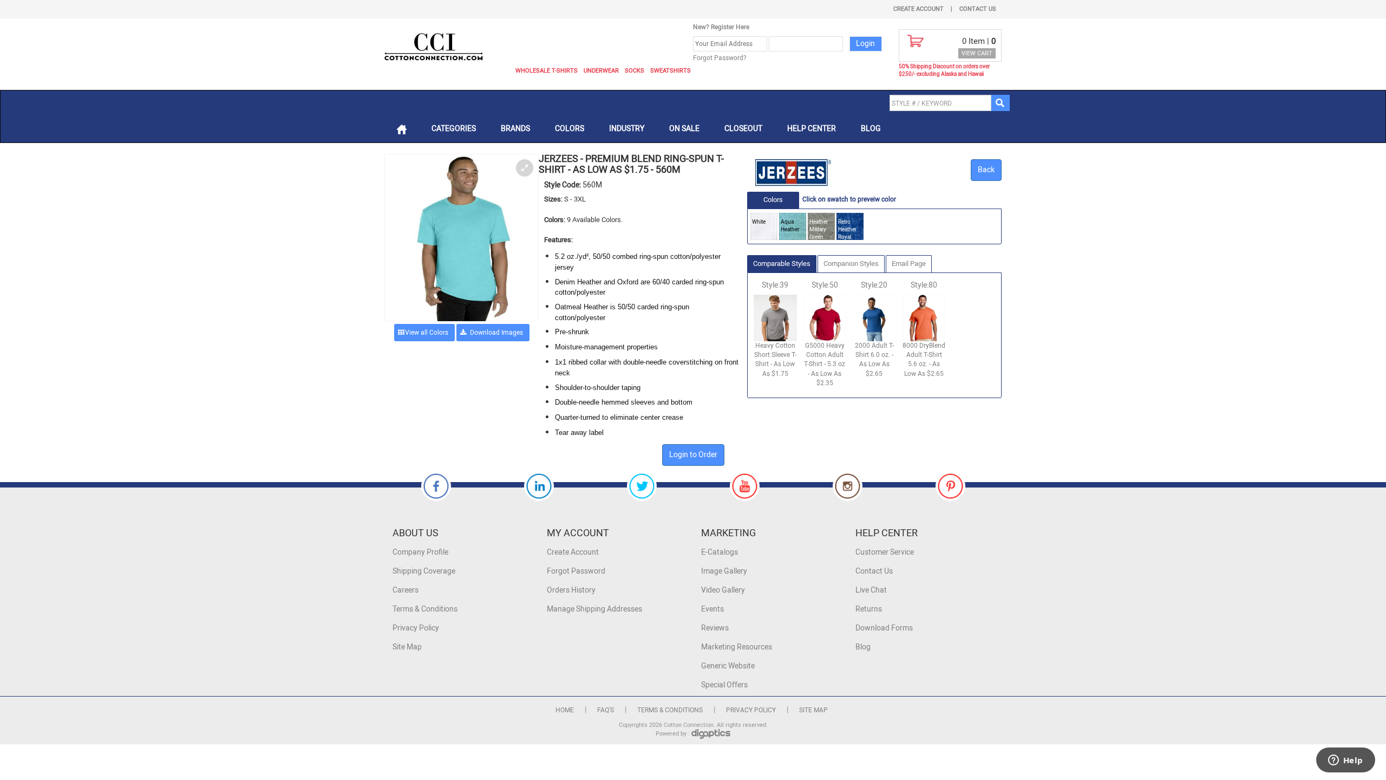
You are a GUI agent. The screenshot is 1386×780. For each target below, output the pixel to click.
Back (986, 169)
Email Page (909, 263)
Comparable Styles (781, 263)
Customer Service (884, 552)
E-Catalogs (719, 552)
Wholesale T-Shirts (546, 70)
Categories (454, 128)
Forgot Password (576, 571)
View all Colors (426, 332)
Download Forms (884, 628)
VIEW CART (977, 53)
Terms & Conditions (425, 609)
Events (712, 609)
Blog (871, 128)
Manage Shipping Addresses (594, 609)
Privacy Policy (416, 628)
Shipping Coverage (424, 571)
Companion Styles (851, 263)
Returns (868, 609)
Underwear (601, 70)
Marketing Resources (736, 647)
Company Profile (420, 552)
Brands (515, 128)
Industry (626, 128)
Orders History (571, 590)
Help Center (811, 128)
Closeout (743, 128)
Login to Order (693, 454)
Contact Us (977, 8)
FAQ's (605, 710)
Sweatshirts (670, 70)
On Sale (684, 128)
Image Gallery (724, 571)
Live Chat (871, 590)
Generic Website (728, 666)
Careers (406, 590)
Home (564, 710)
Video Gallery (723, 590)
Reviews (715, 628)
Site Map (407, 647)
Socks (634, 70)
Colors (569, 128)
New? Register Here (721, 27)
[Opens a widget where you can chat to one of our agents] (1345, 761)
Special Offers (724, 685)
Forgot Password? (720, 58)
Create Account (918, 8)
